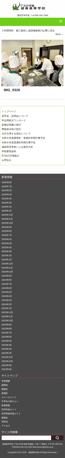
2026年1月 (7, 211)
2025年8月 (7, 231)
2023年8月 (7, 328)
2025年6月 (7, 239)
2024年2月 (7, 304)
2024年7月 (7, 284)
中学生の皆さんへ (10, 401)
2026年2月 (7, 207)
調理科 (5, 385)
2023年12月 (7, 312)
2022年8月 (7, 369)
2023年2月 (7, 353)
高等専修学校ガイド (11, 413)
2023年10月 (7, 320)
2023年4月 (7, 345)
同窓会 (5, 421)
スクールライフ (9, 397)
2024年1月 (7, 308)
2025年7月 (7, 235)
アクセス (6, 425)
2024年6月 (7, 288)
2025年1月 (7, 259)
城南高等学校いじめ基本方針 (17, 147)
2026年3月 (7, 202)
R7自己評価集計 (10, 155)
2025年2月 (7, 255)
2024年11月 (7, 268)
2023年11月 (7, 316)
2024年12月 (7, 263)
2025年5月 (7, 243)
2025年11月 (7, 219)
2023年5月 (7, 341)
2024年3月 (7, 300)
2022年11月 (7, 357)
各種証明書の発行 (11, 124)
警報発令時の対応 (11, 129)
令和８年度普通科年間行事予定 (19, 142)
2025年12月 (7, 215)
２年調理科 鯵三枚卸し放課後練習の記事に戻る (28, 30)
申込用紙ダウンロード (14, 120)
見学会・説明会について (15, 116)
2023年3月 (7, 349)
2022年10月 (7, 361)
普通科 (5, 393)
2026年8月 (7, 182)
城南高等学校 (33, 452)
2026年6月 (7, 190)
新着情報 (6, 405)
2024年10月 (7, 271)
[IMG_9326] (32, 63)
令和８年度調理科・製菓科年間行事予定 (23, 138)
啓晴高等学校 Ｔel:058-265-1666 (32, 15)
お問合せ (6, 160)
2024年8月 (7, 280)
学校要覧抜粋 (9, 151)
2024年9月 (7, 276)
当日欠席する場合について (16, 133)
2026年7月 (7, 186)
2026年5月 (7, 194)
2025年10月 (7, 223)
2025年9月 (7, 227)
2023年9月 (7, 324)
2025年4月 (7, 247)
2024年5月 (7, 292)
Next (59, 34)
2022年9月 (7, 365)
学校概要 (6, 381)
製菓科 (5, 389)
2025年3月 (7, 251)
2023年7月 (7, 332)
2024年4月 (7, 296)
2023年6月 (7, 337)
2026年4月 (7, 198)
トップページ (9, 111)
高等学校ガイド (9, 409)
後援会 (5, 417)
